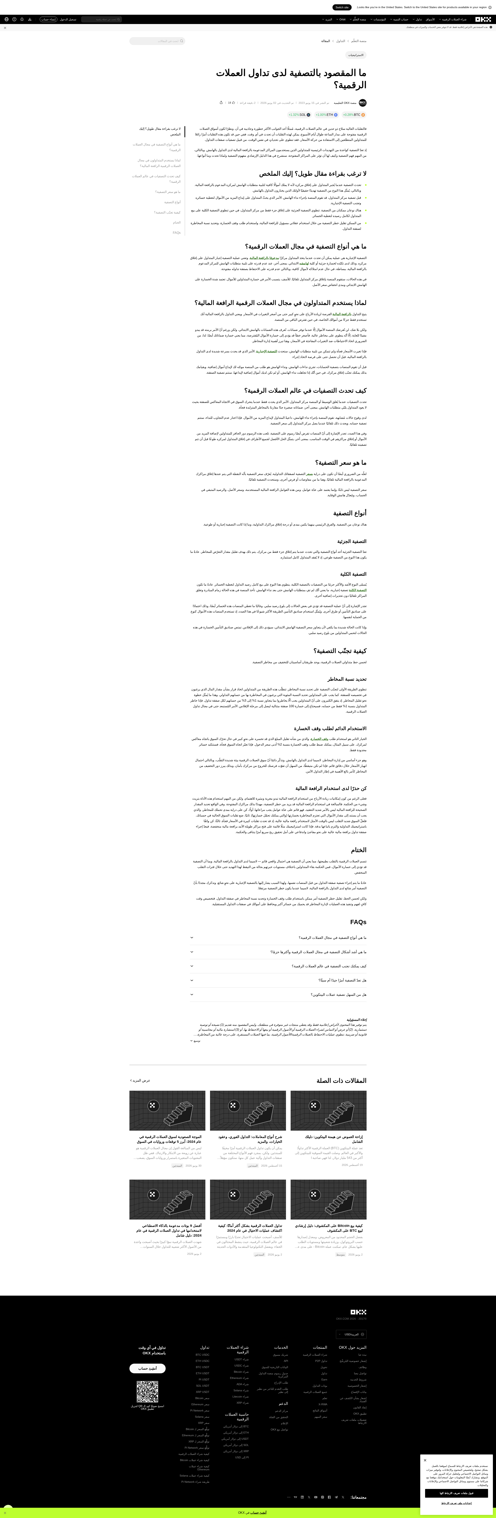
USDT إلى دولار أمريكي (235, 1438)
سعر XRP (203, 1422)
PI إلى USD (242, 1457)
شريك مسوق (280, 1354)
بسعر (309, 474)
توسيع (197, 1040)
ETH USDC (202, 1360)
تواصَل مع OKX (279, 1429)
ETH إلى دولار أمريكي (236, 1432)
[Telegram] (336, 1497)
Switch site (342, 7)
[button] (181, 41)
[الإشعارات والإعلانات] (22, 19)
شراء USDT (242, 1359)
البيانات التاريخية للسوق (275, 1367)
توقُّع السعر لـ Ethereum (195, 1435)
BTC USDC (202, 1354)
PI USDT (204, 1379)
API (286, 1360)
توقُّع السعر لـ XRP (199, 1441)
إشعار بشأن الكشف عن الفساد (353, 1400)
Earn (324, 1379)
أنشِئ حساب (258, 1512)
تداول (419, 19)
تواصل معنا (360, 1373)
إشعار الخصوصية (357, 1385)
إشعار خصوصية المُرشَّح (353, 1360)
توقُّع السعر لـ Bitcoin (197, 1429)
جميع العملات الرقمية (315, 1391)
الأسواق (430, 19)
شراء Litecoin (240, 1396)
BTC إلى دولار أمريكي (236, 1426)
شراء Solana (241, 1390)
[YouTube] (316, 1497)
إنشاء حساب (48, 19)
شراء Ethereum (239, 1378)
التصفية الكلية (358, 590)
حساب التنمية (400, 19)
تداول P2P (321, 1360)
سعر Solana (202, 1416)
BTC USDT (202, 1367)
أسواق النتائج (320, 1410)
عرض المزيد (141, 1080)
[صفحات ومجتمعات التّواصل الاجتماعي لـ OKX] (288, 1497)
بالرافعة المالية (341, 314)
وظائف (363, 1367)
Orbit (342, 19)
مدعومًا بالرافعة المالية (264, 258)
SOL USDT (202, 1385)
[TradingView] (295, 1497)
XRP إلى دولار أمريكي (236, 1451)
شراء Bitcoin (241, 1371)
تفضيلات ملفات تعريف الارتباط (354, 1421)
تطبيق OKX (360, 1413)
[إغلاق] (425, 1460)
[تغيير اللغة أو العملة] (7, 19)
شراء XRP (243, 1402)
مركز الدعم (281, 1410)
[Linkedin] (302, 1497)
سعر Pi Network (199, 1410)
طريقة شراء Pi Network (195, 1481)
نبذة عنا (362, 1354)
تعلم (324, 1398)
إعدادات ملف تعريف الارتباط (456, 1503)
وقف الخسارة (319, 739)
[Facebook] (329, 1497)
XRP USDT (202, 1391)
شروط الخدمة (358, 1379)
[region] (456, 1484)
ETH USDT (202, 1373)
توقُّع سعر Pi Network (197, 1447)
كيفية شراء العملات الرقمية (193, 1453)
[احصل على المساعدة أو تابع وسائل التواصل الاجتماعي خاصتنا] (14, 19)
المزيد (328, 19)
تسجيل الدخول (68, 19)
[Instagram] (322, 1497)
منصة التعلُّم (359, 19)
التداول (340, 41)
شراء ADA (243, 1384)
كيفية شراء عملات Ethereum (199, 1468)
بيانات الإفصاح (359, 1391)
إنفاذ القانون (360, 1407)
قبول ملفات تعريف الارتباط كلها (457, 1493)
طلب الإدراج (281, 1382)
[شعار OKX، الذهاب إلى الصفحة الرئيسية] (483, 19)
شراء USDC (241, 1365)
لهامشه (304, 263)
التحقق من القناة (278, 1417)
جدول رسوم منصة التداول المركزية (273, 1375)
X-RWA (323, 1404)
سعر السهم (320, 1416)
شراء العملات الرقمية (454, 19)
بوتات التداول (320, 1385)
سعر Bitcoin (202, 1398)
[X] (343, 1497)
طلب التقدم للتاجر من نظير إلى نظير (272, 1390)
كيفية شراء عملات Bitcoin (194, 1460)
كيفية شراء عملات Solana (194, 1475)
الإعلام (284, 1423)
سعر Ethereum (200, 1404)
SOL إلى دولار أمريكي (236, 1445)
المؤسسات (380, 19)
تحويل (323, 1367)
